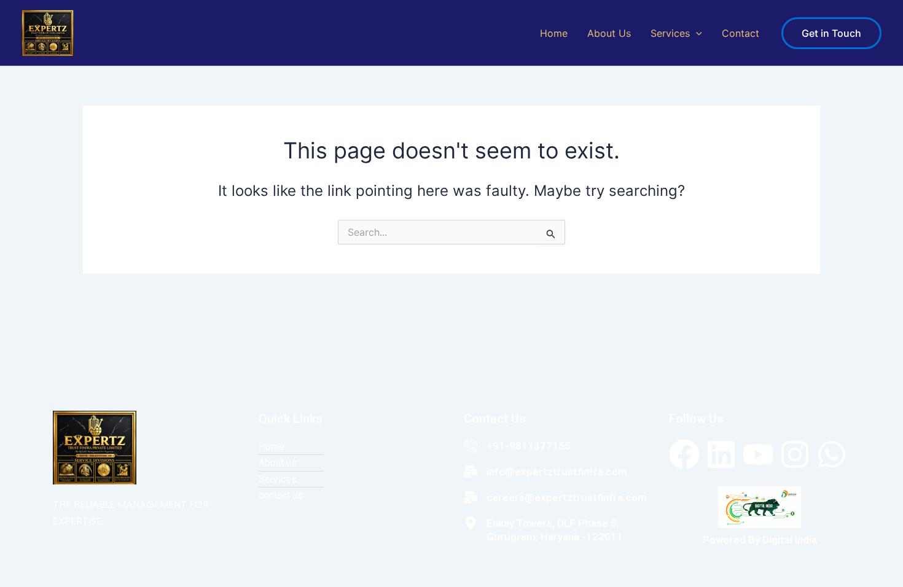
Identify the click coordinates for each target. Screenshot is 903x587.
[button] (696, 33)
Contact (740, 33)
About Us (609, 33)
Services (670, 33)
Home (554, 33)
